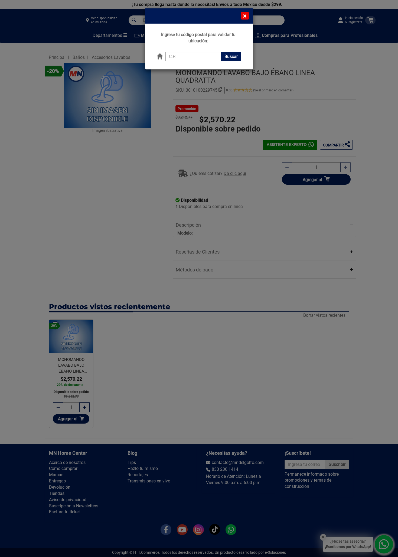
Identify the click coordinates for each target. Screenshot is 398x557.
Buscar (231, 56)
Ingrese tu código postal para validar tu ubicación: (198, 37)
